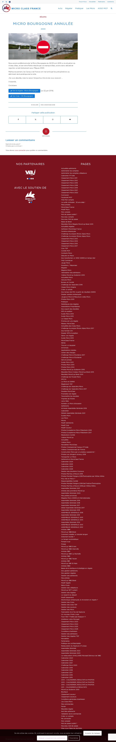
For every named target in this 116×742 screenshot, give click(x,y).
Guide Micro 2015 (67, 316)
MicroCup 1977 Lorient (69, 590)
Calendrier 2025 (67, 464)
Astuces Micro (66, 280)
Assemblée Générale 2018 (70, 503)
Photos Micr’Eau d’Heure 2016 (72, 474)
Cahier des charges (68, 352)
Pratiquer (64, 301)
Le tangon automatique (69, 539)
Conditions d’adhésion (69, 631)
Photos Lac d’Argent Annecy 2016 (73, 454)
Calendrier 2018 (67, 670)
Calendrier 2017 (67, 672)
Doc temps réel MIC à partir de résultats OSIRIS (78, 292)
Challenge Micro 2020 (69, 665)
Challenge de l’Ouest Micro (71, 377)
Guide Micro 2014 (67, 314)
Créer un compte (67, 716)
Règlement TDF (67, 384)
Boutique (64, 692)
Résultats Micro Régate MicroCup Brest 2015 (77, 224)
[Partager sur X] (35, 119)
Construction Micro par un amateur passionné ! (78, 452)
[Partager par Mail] (70, 119)
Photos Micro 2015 (67, 299)
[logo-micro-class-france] (21, 8)
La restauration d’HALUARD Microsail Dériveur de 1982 (81, 655)
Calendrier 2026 (67, 469)
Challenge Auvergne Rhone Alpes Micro (75, 234)
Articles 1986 (65, 529)
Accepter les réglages (92, 733)
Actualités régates (67, 226)
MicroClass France (67, 207)
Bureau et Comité (67, 282)
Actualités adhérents (68, 168)
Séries (63, 343)
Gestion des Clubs (67, 602)
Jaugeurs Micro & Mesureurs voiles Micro (75, 297)
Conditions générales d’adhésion (73, 699)
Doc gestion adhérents (69, 570)
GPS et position (66, 311)
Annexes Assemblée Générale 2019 (74, 408)
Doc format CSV (67, 331)
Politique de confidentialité (71, 643)
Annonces (64, 347)
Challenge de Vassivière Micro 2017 (74, 389)
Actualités (64, 440)
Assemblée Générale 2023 (70, 653)
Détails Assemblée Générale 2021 (73, 413)
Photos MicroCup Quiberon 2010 (73, 369)
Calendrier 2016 (67, 675)
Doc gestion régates (68, 573)
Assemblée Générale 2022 (70, 650)
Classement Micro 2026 (69, 629)
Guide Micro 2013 (67, 338)
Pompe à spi (65, 541)
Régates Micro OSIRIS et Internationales (75, 498)
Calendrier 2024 (67, 461)
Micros (63, 420)
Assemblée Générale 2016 (70, 510)
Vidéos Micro (65, 442)
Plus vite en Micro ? (68, 478)
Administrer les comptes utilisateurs (74, 173)
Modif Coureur (66, 427)
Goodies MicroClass (68, 391)
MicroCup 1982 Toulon (69, 558)
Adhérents (110, 1)
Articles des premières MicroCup (73, 491)
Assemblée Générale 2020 (70, 493)
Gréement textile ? (68, 536)
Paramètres (74, 738)
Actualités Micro (67, 277)
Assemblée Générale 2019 (70, 500)
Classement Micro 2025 (69, 626)
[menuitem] (83, 1)
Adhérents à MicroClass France (72, 459)
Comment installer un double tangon (74, 534)
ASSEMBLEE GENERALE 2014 (72, 520)
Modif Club (65, 425)
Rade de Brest (66, 221)
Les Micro (64, 418)
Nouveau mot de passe (69, 726)
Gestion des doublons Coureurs (72, 471)
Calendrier (65, 411)
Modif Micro (65, 209)
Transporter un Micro (68, 457)
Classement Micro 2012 (69, 180)
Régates (43, 17)
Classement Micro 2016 (69, 183)
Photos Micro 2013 (67, 364)
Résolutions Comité (68, 435)
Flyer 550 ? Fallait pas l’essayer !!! (73, 616)
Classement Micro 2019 (69, 187)
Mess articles (65, 204)
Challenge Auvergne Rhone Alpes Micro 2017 (77, 328)
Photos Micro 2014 (67, 367)
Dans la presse (66, 360)
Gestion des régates (68, 592)
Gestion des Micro (67, 609)
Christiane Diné (49, 105)
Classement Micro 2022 (69, 192)
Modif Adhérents (67, 423)
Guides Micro (65, 415)
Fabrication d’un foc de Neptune (73, 612)
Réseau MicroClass (68, 323)
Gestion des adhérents (69, 575)
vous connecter (20, 150)
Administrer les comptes (70, 171)
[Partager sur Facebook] (18, 119)
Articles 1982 (65, 556)
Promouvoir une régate (69, 321)
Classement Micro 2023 (69, 621)
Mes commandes (67, 704)
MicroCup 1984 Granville (70, 549)
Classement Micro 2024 (69, 624)
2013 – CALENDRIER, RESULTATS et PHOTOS (77, 682)
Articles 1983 (65, 551)
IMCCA (63, 379)
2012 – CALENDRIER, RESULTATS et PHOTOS (77, 684)
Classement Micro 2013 (69, 238)
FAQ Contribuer (67, 260)
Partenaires (101, 1)
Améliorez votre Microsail (70, 619)
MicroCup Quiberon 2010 (70, 689)
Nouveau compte (67, 217)
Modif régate (66, 583)
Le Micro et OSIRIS (68, 381)
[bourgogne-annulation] (43, 46)
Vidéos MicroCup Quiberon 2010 (73, 275)
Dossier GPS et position (69, 333)
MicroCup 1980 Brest (68, 580)
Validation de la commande (71, 714)
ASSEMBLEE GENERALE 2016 (72, 512)
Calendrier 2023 (67, 658)
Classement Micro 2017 (69, 246)
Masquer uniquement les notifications (52, 738)
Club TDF (64, 248)
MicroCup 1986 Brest (68, 532)
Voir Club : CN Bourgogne (23, 96)
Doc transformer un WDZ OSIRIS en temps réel (78, 258)
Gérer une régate (67, 335)
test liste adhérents (68, 711)
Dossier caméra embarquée (71, 294)
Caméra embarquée (68, 231)
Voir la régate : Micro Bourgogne (25, 91)
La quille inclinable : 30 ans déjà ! (73, 202)
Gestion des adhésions (69, 634)
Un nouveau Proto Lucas (70, 614)
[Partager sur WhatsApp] (52, 119)
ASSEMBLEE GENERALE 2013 (72, 524)
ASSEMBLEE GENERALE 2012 (72, 527)
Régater (64, 267)
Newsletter (92, 1)
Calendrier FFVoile (68, 175)
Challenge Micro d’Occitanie (71, 357)
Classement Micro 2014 (69, 241)
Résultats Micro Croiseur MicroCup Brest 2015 (77, 372)
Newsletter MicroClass (69, 444)
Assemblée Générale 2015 (70, 515)
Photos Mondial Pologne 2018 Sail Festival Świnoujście (81, 483)
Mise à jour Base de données (71, 728)
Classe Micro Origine (68, 287)
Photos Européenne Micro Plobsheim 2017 (76, 432)
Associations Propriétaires (70, 306)
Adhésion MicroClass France (71, 229)
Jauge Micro (65, 263)
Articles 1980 (65, 566)
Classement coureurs (68, 696)
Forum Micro (83, 1)
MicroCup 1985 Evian (68, 546)
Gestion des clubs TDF (69, 604)
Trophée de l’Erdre (68, 398)
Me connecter (66, 718)
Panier (63, 706)
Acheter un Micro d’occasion (71, 403)
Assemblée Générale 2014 (70, 522)
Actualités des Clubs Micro (70, 326)
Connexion (65, 195)
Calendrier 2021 (67, 663)
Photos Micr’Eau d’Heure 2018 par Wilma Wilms (78, 486)
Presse (63, 544)
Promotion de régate (68, 394)
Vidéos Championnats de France (73, 449)
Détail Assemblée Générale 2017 (73, 507)
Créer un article (66, 289)
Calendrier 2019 (67, 667)
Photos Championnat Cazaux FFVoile (74, 447)
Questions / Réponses (69, 265)
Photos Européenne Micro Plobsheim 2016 (76, 430)
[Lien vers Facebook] (3, 1)
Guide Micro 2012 (67, 362)
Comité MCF (65, 251)
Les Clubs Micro (66, 701)
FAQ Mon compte (67, 200)
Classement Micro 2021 (69, 190)
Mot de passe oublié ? (69, 214)
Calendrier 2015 (67, 677)
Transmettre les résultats (70, 396)
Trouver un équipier (68, 345)
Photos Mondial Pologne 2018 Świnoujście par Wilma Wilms (82, 476)
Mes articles (65, 578)
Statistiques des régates (70, 304)
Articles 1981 (65, 561)
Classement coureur (68, 694)
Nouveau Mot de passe (69, 219)
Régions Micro (66, 270)
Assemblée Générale (68, 648)
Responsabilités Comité (69, 481)
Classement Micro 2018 (69, 185)
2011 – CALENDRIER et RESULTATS (74, 687)
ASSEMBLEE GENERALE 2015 (72, 517)
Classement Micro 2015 (69, 243)
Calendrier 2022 (67, 660)
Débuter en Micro (67, 255)
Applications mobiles (68, 350)
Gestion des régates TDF (70, 636)
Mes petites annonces (69, 495)
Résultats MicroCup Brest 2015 (72, 374)
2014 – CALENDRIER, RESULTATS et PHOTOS (77, 680)
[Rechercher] (111, 8)
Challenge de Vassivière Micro (72, 386)
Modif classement (67, 597)
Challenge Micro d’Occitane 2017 (73, 355)
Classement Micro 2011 (69, 178)
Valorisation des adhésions (70, 272)
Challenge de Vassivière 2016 (71, 284)
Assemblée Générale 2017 (70, 505)
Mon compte (65, 212)
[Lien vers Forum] (9, 1)
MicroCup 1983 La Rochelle (71, 554)
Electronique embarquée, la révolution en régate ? (79, 600)
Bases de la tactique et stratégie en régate (76, 568)
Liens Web (65, 401)
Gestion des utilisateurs (69, 587)
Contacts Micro (66, 253)
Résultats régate (67, 709)
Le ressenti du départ (69, 595)
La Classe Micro (66, 318)
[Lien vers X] (6, 1)
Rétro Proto (65, 585)
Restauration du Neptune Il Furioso (74, 646)
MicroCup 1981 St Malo (69, 563)
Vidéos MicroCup (67, 437)
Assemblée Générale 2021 (70, 488)
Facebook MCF (66, 197)
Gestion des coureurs (68, 607)
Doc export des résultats (70, 309)
